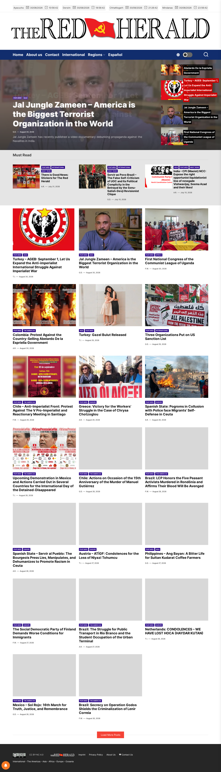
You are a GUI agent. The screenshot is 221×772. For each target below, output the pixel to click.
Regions (95, 55)
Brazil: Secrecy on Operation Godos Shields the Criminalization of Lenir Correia (108, 709)
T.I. (14, 276)
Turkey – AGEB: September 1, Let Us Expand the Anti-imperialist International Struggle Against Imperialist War (41, 265)
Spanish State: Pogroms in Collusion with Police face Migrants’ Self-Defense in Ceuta (174, 410)
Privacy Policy (96, 754)
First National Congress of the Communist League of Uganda (169, 261)
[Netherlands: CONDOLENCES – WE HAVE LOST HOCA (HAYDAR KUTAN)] (176, 600)
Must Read (46, 171)
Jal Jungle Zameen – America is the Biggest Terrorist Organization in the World (74, 114)
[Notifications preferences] (6, 765)
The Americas (29, 330)
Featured (17, 98)
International (73, 55)
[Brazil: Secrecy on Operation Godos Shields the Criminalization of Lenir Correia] (110, 675)
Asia (25, 98)
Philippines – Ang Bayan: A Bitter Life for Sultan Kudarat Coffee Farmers (174, 555)
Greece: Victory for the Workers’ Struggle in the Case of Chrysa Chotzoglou (105, 410)
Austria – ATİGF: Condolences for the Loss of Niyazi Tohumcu (109, 555)
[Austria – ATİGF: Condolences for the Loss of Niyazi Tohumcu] (110, 524)
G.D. (14, 132)
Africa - (53, 761)
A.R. (43, 186)
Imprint (81, 754)
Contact (52, 55)
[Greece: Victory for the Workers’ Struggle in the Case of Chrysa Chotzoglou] (110, 377)
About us (34, 55)
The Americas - (35, 761)
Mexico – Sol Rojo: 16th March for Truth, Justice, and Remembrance (40, 707)
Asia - (46, 761)
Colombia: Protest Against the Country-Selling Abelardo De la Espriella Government (38, 339)
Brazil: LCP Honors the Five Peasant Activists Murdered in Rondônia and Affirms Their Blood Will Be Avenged (174, 482)
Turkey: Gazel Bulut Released (102, 335)
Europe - (61, 761)
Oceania (70, 761)
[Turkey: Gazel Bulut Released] (110, 305)
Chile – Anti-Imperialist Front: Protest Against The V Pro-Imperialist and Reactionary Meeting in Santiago (43, 410)
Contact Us (127, 754)
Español (115, 55)
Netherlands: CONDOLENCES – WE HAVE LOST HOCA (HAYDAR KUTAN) (174, 631)
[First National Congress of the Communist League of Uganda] (176, 229)
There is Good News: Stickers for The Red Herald (54, 178)
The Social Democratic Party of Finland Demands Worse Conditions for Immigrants (44, 633)
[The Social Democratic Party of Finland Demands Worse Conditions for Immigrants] (44, 600)
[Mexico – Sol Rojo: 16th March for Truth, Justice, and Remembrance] (44, 675)
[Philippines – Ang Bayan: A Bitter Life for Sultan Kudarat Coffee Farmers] (176, 524)
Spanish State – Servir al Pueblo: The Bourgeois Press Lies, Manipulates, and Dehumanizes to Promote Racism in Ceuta (44, 559)
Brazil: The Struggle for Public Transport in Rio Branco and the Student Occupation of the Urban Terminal (106, 635)
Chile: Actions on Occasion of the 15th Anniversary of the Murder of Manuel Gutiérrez (110, 482)
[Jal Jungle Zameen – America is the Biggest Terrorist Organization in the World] (110, 229)
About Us (110, 754)
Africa (159, 255)
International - (20, 761)
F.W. (147, 269)
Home (18, 55)
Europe (93, 402)
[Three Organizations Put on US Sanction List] (176, 305)
